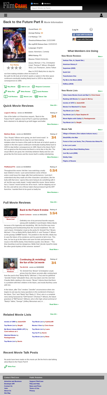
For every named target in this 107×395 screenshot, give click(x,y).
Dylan (84, 107)
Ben (77, 110)
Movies (36, 3)
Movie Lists (28, 96)
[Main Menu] (5, 16)
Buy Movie (11, 86)
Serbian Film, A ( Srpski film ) (73, 60)
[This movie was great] (19, 68)
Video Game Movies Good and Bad (76, 95)
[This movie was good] (17, 68)
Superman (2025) (69, 68)
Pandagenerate (9, 337)
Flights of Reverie (69, 161)
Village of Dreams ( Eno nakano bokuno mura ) (80, 133)
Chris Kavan (49, 325)
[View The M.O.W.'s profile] (10, 259)
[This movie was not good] (11, 68)
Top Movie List (9, 325)
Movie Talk (43, 96)
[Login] (101, 16)
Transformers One (69, 76)
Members (47, 3)
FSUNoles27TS (9, 167)
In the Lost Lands (69, 145)
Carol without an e (11, 331)
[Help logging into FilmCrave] (91, 30)
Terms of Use (34, 388)
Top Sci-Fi (35, 333)
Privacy (32, 391)
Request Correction (43, 86)
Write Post (11, 366)
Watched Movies (10, 335)
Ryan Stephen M (82, 114)
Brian (47, 336)
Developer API (9, 384)
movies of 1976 (68, 103)
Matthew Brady (9, 134)
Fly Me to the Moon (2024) (72, 80)
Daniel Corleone (10, 217)
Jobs (6, 388)
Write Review (25, 91)
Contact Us (8, 386)
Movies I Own (37, 325)
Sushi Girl (66, 72)
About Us (7, 391)
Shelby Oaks (67, 157)
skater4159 (22, 321)
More (100, 56)
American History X (70, 64)
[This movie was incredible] (21, 68)
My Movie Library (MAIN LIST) (15, 329)
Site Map (7, 393)
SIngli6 (20, 325)
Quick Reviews (42, 91)
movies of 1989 (9, 321)
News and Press (35, 386)
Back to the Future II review (34, 210)
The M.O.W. (10, 269)
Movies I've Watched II (71, 107)
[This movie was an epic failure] (7, 68)
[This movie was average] (13, 68)
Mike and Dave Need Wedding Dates (76, 149)
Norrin (20, 341)
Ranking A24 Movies (70, 99)
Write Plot (11, 91)
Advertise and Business (13, 381)
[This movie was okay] (15, 68)
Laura (47, 329)
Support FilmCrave (36, 381)
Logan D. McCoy (10, 113)
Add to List (25, 86)
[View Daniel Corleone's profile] (10, 209)
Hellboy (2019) (68, 84)
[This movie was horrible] (9, 68)
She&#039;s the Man (70, 137)
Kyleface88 (49, 321)
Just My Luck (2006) (70, 153)
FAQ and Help (35, 384)
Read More (53, 249)
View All (53, 105)
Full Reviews (13, 96)
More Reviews (52, 124)
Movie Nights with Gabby (72, 118)
